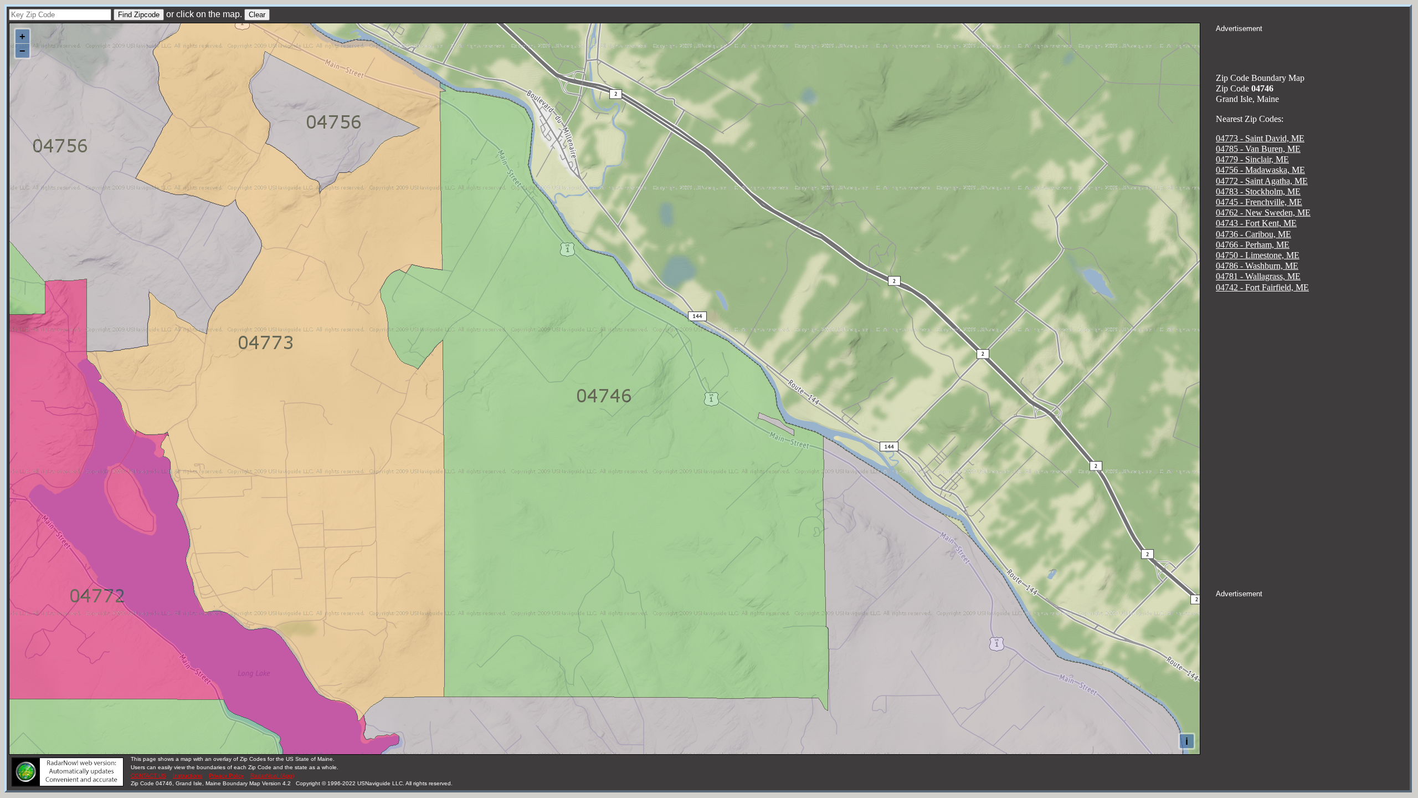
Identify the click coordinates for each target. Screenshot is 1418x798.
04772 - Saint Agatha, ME (1262, 181)
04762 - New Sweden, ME (1263, 212)
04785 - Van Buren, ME (1258, 149)
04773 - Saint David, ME (1260, 138)
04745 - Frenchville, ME (1259, 202)
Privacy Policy (226, 776)
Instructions (187, 776)
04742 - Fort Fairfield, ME (1262, 287)
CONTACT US (148, 776)
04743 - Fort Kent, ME (1256, 223)
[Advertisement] (1312, 48)
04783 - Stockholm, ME (1258, 191)
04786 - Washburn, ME (1257, 265)
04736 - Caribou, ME (1253, 234)
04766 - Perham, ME (1252, 244)
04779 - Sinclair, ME (1252, 159)
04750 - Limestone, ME (1257, 255)
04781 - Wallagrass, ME (1258, 276)
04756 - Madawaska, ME (1260, 170)
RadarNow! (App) (272, 776)
